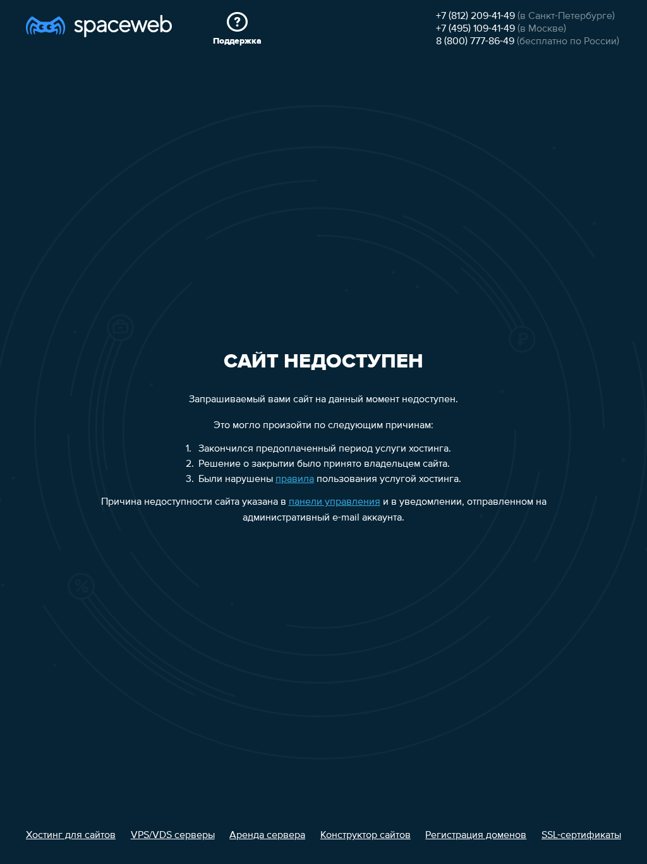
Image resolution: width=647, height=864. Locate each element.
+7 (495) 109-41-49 (475, 29)
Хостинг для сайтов (71, 835)
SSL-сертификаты (581, 835)
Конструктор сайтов (365, 835)
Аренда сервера (267, 835)
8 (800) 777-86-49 (475, 42)
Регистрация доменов (475, 835)
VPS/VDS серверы (173, 835)
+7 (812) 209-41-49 (475, 16)
